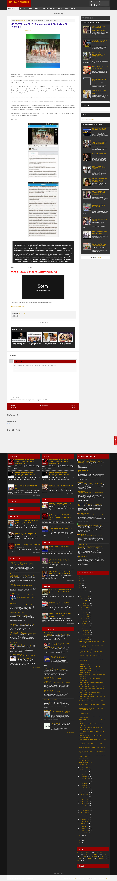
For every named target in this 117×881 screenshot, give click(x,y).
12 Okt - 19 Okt (84, 616)
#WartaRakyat (48, 690)
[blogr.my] (7, 423)
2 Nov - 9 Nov (84, 610)
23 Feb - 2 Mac (84, 817)
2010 (80, 842)
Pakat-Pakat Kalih (49, 655)
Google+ (97, 5)
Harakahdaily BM (83, 513)
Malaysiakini (82, 534)
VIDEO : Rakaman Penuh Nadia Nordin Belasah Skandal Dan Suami (98, 193)
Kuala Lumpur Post (16, 632)
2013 (80, 835)
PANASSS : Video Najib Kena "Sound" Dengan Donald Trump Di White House (99, 142)
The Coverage (14, 573)
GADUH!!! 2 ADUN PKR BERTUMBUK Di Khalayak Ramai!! (99, 167)
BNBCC (80, 482)
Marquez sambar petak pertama (87, 557)
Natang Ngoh (48, 722)
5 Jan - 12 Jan (84, 833)
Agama (60, 8)
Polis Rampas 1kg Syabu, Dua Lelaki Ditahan (90, 525)
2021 (80, 576)
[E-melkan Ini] (13, 316)
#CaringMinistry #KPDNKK (84, 852)
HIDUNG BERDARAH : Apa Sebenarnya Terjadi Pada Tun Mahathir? (25, 474)
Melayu (52, 8)
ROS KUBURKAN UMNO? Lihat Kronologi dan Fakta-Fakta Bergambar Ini (25, 461)
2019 (80, 578)
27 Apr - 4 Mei (84, 796)
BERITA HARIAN (83, 470)
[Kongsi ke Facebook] (17, 316)
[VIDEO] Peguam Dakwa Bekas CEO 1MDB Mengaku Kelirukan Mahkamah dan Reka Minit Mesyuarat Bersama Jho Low (22, 565)
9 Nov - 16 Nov (84, 607)
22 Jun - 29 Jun (84, 778)
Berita (21, 20)
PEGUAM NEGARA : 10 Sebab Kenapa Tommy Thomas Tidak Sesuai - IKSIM (59, 560)
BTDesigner (95, 878)
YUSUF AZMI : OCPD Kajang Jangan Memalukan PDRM (99, 154)
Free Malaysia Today (84, 460)
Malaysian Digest (83, 524)
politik (25, 20)
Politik (37, 8)
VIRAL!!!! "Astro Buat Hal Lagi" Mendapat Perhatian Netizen (99, 130)
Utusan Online (82, 556)
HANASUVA (47, 681)
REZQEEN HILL (14, 623)
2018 (80, 581)
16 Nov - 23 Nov (85, 605)
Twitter (92, 5)
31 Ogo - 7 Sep (84, 630)
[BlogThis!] (14, 316)
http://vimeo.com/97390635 (17, 306)
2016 (80, 585)
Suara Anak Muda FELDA (51, 699)
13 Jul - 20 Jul (84, 771)
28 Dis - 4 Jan (84, 591)
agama (86, 854)
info (84, 856)
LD (103, 856)
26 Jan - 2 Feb (84, 826)
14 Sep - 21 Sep (85, 625)
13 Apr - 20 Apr (84, 801)
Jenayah (45, 8)
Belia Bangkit (19, 2)
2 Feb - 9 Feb (84, 823)
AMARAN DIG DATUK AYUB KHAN (53, 678)
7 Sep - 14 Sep (84, 628)
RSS (99, 5)
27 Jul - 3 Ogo (84, 767)
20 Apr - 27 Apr (84, 799)
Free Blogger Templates (76, 878)
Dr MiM (12, 593)
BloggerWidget (36, 495)
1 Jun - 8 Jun (84, 785)
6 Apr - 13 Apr (84, 803)
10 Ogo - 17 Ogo (85, 637)
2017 (80, 583)
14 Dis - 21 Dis (84, 596)
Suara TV (13, 584)
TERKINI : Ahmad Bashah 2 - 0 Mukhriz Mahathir (100, 67)
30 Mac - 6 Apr (84, 805)
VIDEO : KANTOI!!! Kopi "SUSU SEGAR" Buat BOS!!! (99, 232)
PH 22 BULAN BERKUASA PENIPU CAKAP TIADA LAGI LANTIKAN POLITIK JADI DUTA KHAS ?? (26, 657)
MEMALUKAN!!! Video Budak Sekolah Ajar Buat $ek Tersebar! (99, 42)
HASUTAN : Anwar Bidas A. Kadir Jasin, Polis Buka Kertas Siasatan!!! (26, 522)
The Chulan (13, 642)
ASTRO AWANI (82, 544)
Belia (67, 8)
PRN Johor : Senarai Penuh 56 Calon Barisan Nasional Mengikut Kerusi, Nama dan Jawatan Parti (26, 596)
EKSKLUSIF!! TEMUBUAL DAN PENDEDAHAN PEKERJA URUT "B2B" (99, 79)
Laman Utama (12, 8)
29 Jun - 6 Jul (84, 776)
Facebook (94, 5)
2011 (80, 840)
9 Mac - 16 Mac (84, 812)
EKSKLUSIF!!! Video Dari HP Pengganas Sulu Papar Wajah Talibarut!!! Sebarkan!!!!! (99, 206)
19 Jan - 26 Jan (84, 828)
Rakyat (30, 8)
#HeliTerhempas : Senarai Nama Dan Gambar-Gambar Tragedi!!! (99, 219)
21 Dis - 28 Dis (84, 594)
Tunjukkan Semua (36, 667)
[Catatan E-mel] (13, 313)
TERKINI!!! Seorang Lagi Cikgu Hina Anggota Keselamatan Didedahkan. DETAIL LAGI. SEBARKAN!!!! (99, 28)
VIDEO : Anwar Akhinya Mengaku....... (90, 649)
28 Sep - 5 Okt (84, 621)
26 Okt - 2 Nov (84, 612)
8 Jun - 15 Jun (84, 783)
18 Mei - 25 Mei (84, 790)
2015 (80, 587)
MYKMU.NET (14, 603)
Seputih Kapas (48, 677)
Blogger (99, 257)
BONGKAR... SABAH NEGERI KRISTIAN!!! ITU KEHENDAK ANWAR (99, 92)
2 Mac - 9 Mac (84, 814)
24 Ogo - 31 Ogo (85, 632)
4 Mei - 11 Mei (84, 794)
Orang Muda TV (48, 632)
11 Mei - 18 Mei (84, 792)
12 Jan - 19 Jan (84, 830)
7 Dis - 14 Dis (84, 598)
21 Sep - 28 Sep (85, 623)
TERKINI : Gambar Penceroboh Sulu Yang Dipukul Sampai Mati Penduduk (98, 55)
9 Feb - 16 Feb (84, 821)
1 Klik (73, 8)
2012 (80, 838)
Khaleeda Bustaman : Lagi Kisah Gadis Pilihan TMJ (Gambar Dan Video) (99, 180)
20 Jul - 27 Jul (84, 769)
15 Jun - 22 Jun (84, 781)
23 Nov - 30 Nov (85, 603)
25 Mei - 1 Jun (84, 787)
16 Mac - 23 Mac (85, 810)
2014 (80, 590)
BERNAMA (81, 491)
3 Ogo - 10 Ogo (84, 639)
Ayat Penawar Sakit (56, 723)
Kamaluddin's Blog (16, 562)
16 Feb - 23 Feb (85, 819)
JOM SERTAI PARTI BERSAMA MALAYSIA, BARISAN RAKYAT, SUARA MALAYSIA (59, 657)
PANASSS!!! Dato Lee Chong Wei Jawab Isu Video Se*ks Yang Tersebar (60, 591)
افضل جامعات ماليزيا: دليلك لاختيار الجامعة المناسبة (91, 483)
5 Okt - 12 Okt (84, 619)
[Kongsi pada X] (16, 316)
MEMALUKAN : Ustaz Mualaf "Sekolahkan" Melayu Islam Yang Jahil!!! (60, 528)
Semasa (22, 8)
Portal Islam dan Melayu (17, 612)
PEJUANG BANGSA (16, 654)
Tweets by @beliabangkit (88, 119)
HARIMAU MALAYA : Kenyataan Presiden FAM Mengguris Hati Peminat (99, 244)
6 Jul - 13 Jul (84, 774)
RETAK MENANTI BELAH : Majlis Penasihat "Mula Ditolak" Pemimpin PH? (27, 487)
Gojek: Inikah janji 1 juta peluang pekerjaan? (90, 514)
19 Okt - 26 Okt (84, 614)
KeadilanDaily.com (84, 503)
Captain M (47, 642)
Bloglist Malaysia (49, 668)
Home (17, 20)
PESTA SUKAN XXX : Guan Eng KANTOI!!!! (91, 686)
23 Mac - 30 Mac (85, 808)
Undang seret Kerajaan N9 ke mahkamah (55, 669)
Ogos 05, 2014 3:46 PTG (70, 362)
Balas (17, 369)
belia (96, 854)
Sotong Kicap (48, 710)
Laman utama (44, 405)
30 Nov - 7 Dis (84, 600)
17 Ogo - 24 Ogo (85, 634)
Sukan (78, 860)
